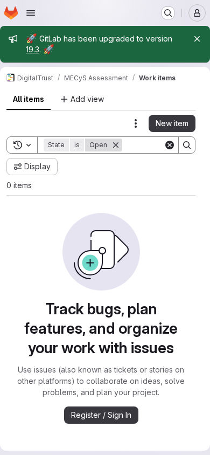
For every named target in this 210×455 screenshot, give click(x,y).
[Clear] (169, 145)
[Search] (186, 145)
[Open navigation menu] (30, 13)
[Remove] (115, 145)
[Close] (197, 38)
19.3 (32, 49)
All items (28, 99)
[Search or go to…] (168, 12)
